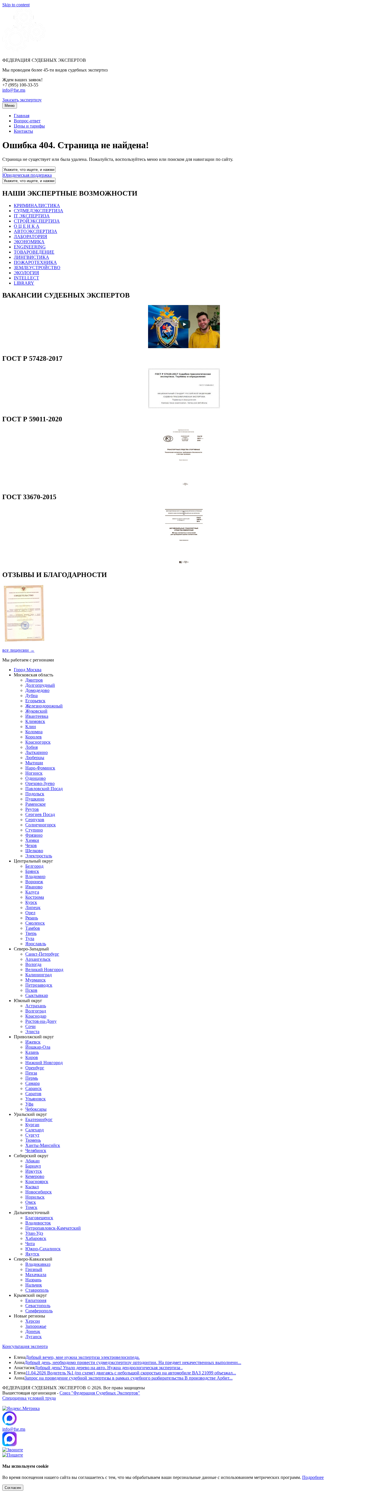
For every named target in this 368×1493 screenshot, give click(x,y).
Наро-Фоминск (40, 767)
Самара (32, 1083)
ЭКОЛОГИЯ (26, 272)
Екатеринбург (39, 1119)
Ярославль (35, 943)
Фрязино (34, 835)
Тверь (31, 933)
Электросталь (38, 855)
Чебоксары (36, 1109)
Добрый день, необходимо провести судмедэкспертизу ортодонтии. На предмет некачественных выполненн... (132, 1362)
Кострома (34, 897)
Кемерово (34, 1176)
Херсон (32, 1321)
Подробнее (313, 1477)
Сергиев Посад (40, 814)
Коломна (34, 731)
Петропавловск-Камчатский (53, 1228)
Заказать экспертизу (22, 99)
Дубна (31, 695)
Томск (31, 1207)
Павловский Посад (44, 788)
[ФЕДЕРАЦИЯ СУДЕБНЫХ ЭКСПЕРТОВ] (23, 50)
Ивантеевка (36, 716)
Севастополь (37, 1305)
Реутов (32, 809)
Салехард (34, 1129)
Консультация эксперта (25, 1346)
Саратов (33, 1093)
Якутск (32, 1253)
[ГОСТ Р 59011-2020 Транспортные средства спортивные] (184, 484)
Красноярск (36, 1181)
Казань (32, 1052)
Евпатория (35, 1300)
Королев (33, 736)
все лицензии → (18, 650)
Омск (30, 1202)
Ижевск (33, 1041)
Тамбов (32, 928)
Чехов (31, 845)
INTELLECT (26, 277)
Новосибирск (38, 1191)
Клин (30, 726)
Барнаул (33, 1166)
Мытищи (34, 762)
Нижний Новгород (44, 1062)
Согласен (13, 1488)
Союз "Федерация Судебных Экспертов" (100, 1392)
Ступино (34, 829)
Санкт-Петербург (42, 954)
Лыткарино (36, 752)
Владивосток (38, 1222)
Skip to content (16, 4)
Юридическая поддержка (27, 175)
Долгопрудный (40, 685)
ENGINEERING (30, 246)
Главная (21, 115)
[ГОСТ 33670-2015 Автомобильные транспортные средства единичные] (184, 562)
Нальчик (33, 1284)
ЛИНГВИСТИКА (31, 257)
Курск (31, 902)
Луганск (33, 1336)
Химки (32, 840)
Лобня (31, 747)
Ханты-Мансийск (42, 1145)
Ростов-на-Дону (41, 1021)
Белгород (34, 866)
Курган (32, 1124)
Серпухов (34, 819)
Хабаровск (35, 1238)
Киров (31, 1057)
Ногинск (34, 773)
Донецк (32, 1331)
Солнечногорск (40, 824)
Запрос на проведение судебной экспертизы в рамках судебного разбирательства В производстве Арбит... (128, 1378)
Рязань (31, 917)
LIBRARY (24, 283)
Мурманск (35, 979)
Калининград (38, 974)
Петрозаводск (38, 985)
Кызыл (32, 1186)
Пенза (31, 1072)
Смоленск (35, 923)
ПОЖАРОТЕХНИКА (35, 262)
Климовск (35, 721)
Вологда (33, 964)
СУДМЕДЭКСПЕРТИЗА (38, 210)
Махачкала (35, 1274)
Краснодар (35, 1016)
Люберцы (34, 757)
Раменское (35, 804)
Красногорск (38, 742)
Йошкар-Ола (37, 1047)
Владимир (35, 876)
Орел (30, 912)
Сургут (32, 1135)
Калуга (32, 892)
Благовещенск (39, 1217)
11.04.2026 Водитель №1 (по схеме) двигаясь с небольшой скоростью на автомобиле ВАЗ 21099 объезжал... (131, 1372)
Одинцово (35, 778)
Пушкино (34, 798)
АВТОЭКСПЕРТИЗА (35, 231)
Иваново (34, 886)
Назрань (33, 1279)
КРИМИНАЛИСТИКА (37, 205)
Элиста (32, 1031)
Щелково (34, 850)
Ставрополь (37, 1290)
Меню (10, 105)
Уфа (29, 1104)
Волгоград (35, 1010)
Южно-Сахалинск (43, 1248)
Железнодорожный (44, 705)
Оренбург (34, 1067)
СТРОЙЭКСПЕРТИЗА (37, 221)
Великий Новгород (44, 969)
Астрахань (35, 1005)
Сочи (30, 1026)
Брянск (32, 871)
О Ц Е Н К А (26, 226)
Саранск (33, 1088)
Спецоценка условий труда (29, 1398)
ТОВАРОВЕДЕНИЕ (34, 252)
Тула (29, 938)
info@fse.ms (13, 90)
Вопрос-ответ (27, 120)
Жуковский (36, 711)
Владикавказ (37, 1264)
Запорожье (35, 1326)
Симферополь (39, 1310)
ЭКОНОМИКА (29, 241)
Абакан (32, 1160)
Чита (30, 1243)
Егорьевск (35, 700)
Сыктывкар (36, 995)
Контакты (23, 131)
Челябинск (35, 1150)
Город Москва (27, 669)
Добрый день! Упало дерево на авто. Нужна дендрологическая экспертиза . (108, 1367)
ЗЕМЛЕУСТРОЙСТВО (37, 267)
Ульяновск (35, 1098)
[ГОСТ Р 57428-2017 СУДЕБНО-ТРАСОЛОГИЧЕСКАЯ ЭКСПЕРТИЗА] (184, 406)
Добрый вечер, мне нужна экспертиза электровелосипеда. (83, 1357)
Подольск (34, 793)
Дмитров (34, 680)
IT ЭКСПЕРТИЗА (32, 215)
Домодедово (37, 690)
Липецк (33, 907)
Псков (31, 990)
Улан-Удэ (34, 1233)
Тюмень (33, 1140)
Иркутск (33, 1171)
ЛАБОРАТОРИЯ (30, 236)
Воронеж (34, 881)
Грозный (33, 1269)
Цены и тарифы (29, 126)
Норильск (35, 1197)
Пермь (31, 1078)
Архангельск (38, 959)
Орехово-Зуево (40, 783)
